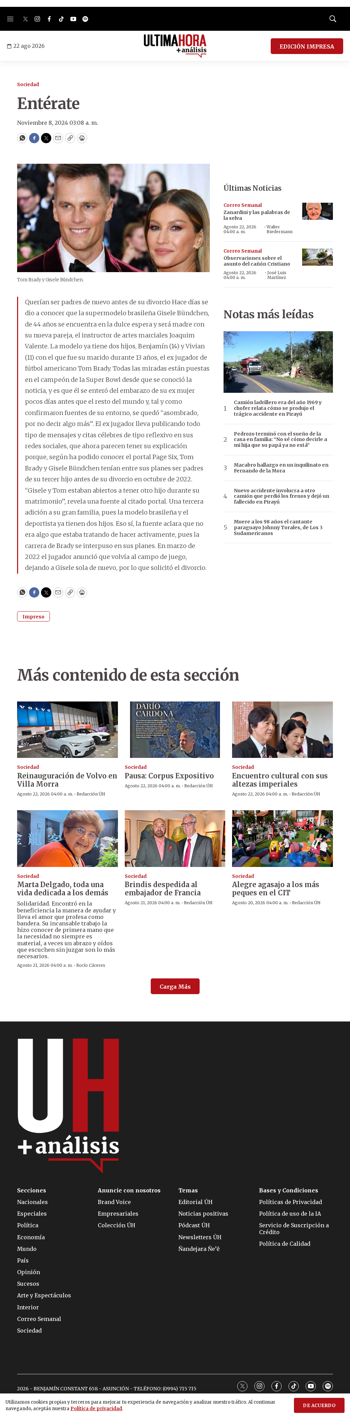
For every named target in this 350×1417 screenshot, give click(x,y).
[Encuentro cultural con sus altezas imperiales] (282, 729)
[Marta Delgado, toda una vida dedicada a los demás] (67, 838)
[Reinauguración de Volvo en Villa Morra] (67, 729)
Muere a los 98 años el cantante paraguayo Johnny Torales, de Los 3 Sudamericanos (278, 527)
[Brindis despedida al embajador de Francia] (175, 838)
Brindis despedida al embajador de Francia (163, 888)
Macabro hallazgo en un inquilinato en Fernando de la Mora (281, 468)
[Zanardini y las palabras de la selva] (317, 211)
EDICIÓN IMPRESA (307, 46)
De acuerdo (319, 1405)
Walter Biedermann (280, 229)
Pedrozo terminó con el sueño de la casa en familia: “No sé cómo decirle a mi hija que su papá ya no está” (280, 439)
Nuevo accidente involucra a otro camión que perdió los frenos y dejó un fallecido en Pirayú (281, 496)
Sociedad (28, 85)
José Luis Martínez (276, 275)
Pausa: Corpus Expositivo (169, 776)
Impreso (33, 617)
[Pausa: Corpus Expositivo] (175, 729)
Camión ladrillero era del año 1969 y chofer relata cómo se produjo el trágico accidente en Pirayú (278, 408)
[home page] (175, 46)
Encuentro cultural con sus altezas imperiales (280, 780)
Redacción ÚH (91, 794)
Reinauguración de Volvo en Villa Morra (67, 780)
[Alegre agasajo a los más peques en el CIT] (282, 838)
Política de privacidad (96, 1409)
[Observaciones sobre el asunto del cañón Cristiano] (317, 257)
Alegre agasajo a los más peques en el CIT (275, 888)
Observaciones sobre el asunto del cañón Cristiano (257, 261)
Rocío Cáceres (90, 965)
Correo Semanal (243, 205)
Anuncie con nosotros (129, 1190)
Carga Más (175, 986)
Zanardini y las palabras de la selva (257, 215)
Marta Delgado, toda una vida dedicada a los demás (62, 888)
